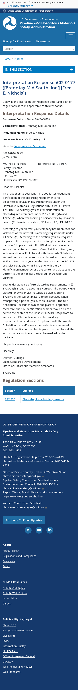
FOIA (6, 640)
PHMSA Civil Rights (14, 588)
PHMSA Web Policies (15, 593)
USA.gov (8, 661)
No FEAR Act (10, 651)
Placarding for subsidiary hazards (43, 399)
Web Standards (11, 672)
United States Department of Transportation (30, 10)
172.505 (10, 399)
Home (7, 59)
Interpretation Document (30, 146)
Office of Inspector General (19, 656)
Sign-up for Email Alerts (17, 41)
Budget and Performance (18, 630)
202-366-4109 (54, 457)
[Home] (39, 24)
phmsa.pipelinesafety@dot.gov (22, 476)
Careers (7, 603)
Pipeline (18, 59)
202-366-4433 (12, 450)
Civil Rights (9, 635)
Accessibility (10, 598)
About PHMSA (11, 550)
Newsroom (43, 41)
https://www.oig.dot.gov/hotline (23, 496)
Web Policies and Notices (17, 666)
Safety (6, 566)
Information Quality (14, 646)
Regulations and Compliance (19, 556)
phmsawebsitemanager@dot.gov (23, 507)
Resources (9, 561)
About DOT (9, 625)
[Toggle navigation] (70, 35)
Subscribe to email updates (23, 520)
